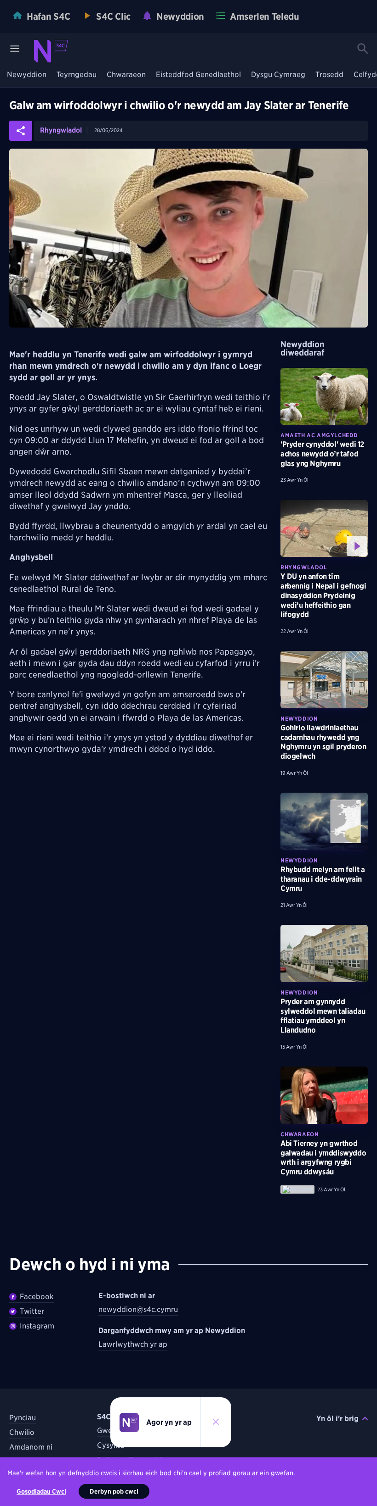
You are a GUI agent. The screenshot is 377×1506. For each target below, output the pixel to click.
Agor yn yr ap (169, 1422)
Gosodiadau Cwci (41, 1491)
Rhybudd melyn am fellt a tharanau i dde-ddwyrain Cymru (322, 879)
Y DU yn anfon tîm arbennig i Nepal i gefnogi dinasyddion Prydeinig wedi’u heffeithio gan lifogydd (323, 595)
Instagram (37, 1326)
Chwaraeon (126, 75)
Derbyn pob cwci (114, 1491)
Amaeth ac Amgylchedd (319, 435)
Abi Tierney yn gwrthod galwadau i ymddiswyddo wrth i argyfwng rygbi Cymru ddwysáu (323, 1157)
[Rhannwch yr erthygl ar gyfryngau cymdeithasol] (20, 131)
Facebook (37, 1296)
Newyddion (26, 75)
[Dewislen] (15, 49)
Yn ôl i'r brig (337, 1418)
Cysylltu (110, 1445)
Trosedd (329, 75)
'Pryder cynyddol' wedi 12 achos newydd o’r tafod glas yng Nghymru (322, 454)
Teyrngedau (77, 75)
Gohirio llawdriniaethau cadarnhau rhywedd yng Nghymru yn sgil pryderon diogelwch (323, 742)
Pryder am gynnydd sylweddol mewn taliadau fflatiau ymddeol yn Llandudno (323, 1015)
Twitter (32, 1311)
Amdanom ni (30, 1447)
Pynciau (22, 1417)
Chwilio (21, 1432)
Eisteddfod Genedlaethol (198, 75)
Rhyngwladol (61, 130)
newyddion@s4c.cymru (138, 1309)
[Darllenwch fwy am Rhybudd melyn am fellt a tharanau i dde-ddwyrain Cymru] (324, 821)
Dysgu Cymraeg (278, 75)
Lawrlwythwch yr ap (132, 1344)
